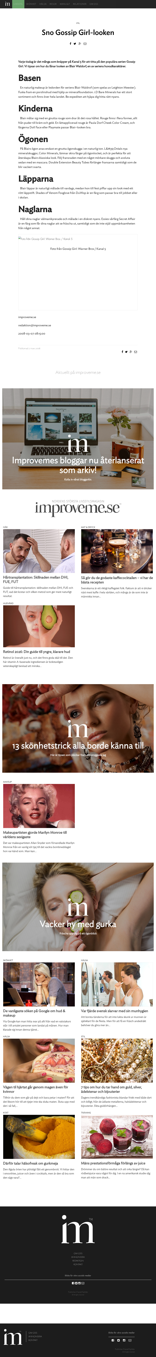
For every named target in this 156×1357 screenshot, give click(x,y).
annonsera (78, 1257)
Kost (6, 1113)
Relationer (80, 4)
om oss (78, 1253)
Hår (5, 527)
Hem (8, 4)
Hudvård (8, 603)
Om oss (94, 4)
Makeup (7, 782)
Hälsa (43, 4)
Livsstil (18, 4)
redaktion (78, 1260)
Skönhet (31, 4)
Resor (53, 4)
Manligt (65, 4)
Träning (86, 1113)
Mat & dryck (88, 527)
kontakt (78, 1264)
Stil (78, 23)
